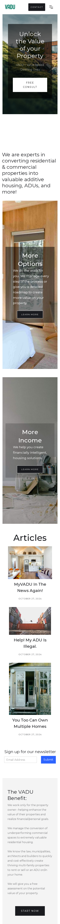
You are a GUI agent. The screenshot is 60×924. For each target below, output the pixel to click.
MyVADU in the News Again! (30, 587)
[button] (53, 7)
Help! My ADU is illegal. (30, 643)
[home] (9, 7)
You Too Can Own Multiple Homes (30, 723)
